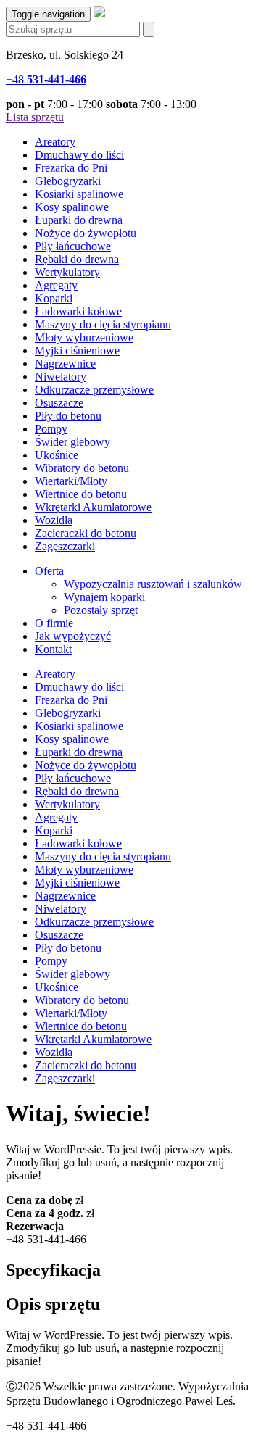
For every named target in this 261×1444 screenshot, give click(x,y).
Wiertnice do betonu (81, 494)
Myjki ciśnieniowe (77, 350)
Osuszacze (59, 403)
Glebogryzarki (68, 181)
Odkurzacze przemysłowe (94, 389)
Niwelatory (60, 376)
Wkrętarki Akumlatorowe (93, 507)
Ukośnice (56, 455)
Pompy (51, 429)
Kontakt (53, 649)
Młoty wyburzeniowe (84, 337)
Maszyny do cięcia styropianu (103, 324)
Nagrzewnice (65, 363)
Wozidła (53, 520)
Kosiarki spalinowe (79, 194)
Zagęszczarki (65, 546)
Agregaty (56, 285)
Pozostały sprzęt (101, 610)
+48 (46, 79)
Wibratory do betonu (82, 468)
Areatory (55, 142)
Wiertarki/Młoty (71, 481)
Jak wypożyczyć (73, 636)
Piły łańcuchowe (73, 246)
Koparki (53, 298)
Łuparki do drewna (79, 220)
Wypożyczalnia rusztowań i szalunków (153, 584)
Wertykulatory (67, 272)
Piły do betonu (68, 416)
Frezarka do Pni (71, 168)
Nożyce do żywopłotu (85, 233)
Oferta (49, 571)
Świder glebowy (72, 442)
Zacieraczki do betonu (85, 533)
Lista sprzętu (35, 117)
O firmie (54, 623)
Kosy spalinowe (72, 207)
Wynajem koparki (104, 597)
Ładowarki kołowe (78, 311)
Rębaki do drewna (77, 259)
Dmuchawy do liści (79, 155)
